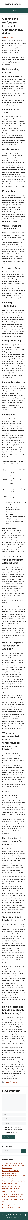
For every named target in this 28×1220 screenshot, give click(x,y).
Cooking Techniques (10, 1082)
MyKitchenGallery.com (19, 1215)
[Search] (23, 1151)
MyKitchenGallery (14, 4)
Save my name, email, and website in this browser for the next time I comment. (13, 1130)
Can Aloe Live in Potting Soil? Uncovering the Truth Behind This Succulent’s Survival (12, 1189)
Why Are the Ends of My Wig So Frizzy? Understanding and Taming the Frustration (13, 1165)
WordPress (17, 1217)
